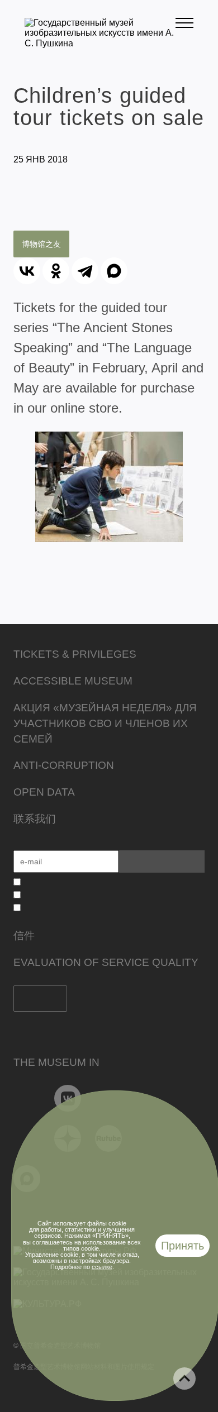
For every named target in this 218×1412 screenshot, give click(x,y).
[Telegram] (85, 270)
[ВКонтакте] (26, 270)
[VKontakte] (68, 1098)
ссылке (102, 1266)
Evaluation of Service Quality (105, 962)
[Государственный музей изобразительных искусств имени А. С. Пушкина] (100, 43)
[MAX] (114, 270)
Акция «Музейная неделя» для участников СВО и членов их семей (105, 723)
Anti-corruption (63, 765)
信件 (24, 935)
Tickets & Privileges (74, 654)
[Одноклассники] (55, 270)
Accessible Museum (72, 681)
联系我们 (34, 819)
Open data (44, 792)
